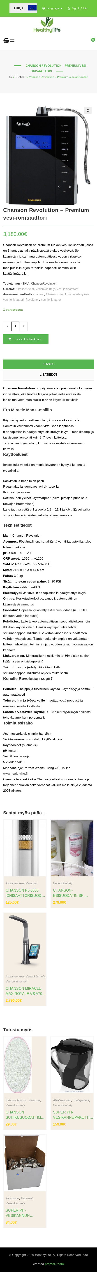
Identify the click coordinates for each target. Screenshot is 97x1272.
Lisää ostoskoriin (29, 339)
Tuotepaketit (81, 1100)
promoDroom (54, 1264)
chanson (38, 294)
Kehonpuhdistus (16, 1100)
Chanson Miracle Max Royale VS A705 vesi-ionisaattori (25, 991)
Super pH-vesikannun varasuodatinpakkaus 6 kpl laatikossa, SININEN (25, 1213)
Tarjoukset (12, 1198)
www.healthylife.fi (15, 773)
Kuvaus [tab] (49, 364)
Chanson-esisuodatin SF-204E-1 (68, 893)
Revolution (32, 299)
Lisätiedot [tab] (48, 374)
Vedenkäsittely (45, 289)
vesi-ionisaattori (51, 299)
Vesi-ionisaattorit (67, 289)
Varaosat (31, 883)
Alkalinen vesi (25, 289)
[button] (88, 110)
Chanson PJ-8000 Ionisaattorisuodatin (25, 893)
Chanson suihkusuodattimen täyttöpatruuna (25, 1115)
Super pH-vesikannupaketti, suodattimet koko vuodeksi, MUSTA (71, 1115)
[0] (6, 41)
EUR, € (19, 8)
